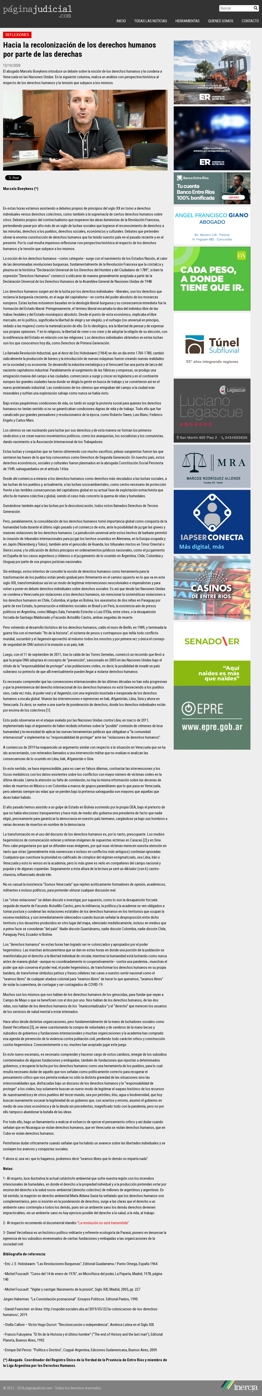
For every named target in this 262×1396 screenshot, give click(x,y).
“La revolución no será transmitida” (103, 1223)
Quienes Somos (220, 21)
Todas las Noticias (150, 21)
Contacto (250, 21)
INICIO (121, 21)
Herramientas (188, 21)
